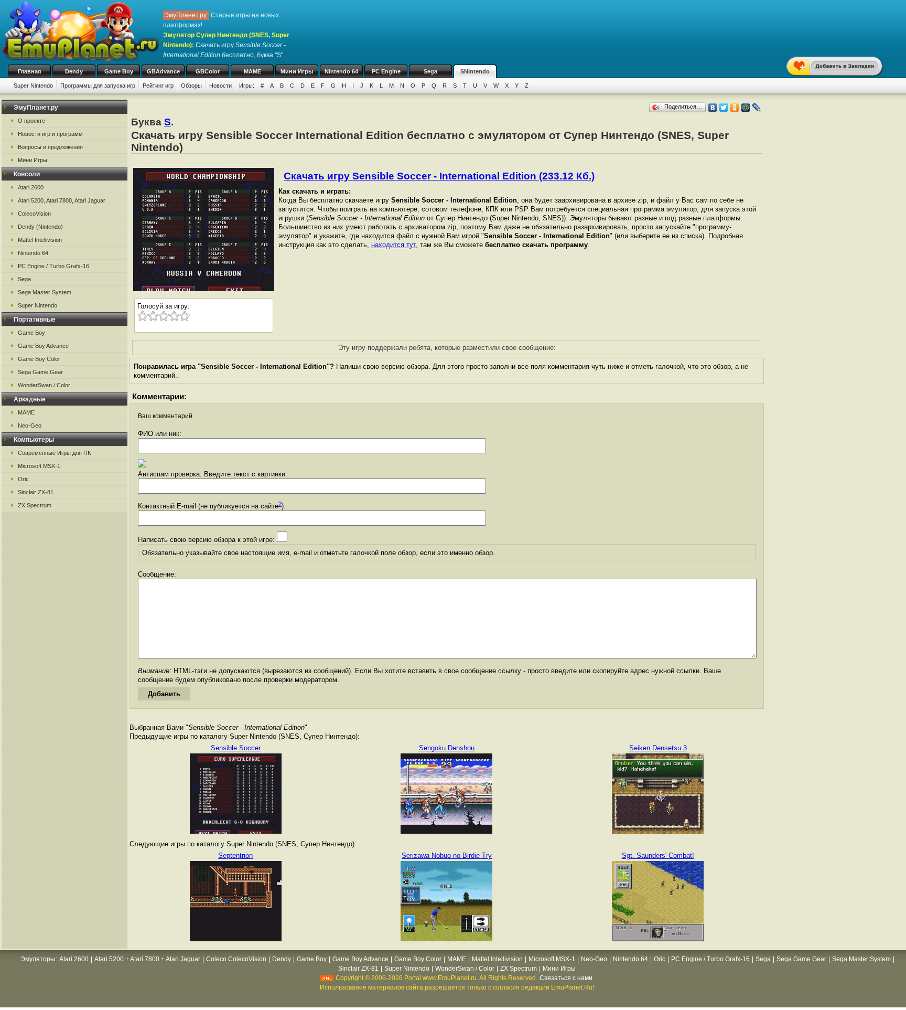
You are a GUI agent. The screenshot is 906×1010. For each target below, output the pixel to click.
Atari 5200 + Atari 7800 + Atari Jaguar (147, 959)
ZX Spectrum (34, 505)
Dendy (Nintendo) (40, 227)
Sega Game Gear (40, 372)
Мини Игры (297, 71)
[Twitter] (723, 107)
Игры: (246, 85)
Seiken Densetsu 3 (658, 748)
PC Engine (386, 71)
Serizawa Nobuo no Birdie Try (447, 855)
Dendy (74, 71)
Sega (430, 71)
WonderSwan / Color (44, 385)
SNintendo (475, 71)
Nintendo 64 (341, 71)
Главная (29, 71)
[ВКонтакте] (712, 107)
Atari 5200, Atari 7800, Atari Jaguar (61, 200)
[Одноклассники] (734, 107)
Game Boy (118, 71)
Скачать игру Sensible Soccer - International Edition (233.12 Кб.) (439, 176)
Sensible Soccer (236, 748)
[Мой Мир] (745, 107)
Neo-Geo (29, 425)
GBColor (208, 71)
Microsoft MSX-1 (39, 466)
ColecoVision (34, 213)
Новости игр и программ (50, 134)
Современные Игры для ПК (54, 453)
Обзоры (191, 85)
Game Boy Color (39, 359)
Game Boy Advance (43, 346)
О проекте (31, 121)
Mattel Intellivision (40, 240)
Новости (220, 85)
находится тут (393, 245)
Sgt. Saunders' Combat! (658, 855)
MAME (252, 71)
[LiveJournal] (756, 107)
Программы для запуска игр (97, 85)
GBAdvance (163, 71)
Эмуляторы (37, 959)
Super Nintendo (33, 85)
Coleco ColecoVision (236, 959)
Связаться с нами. (567, 978)
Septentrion (235, 855)
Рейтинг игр (158, 85)
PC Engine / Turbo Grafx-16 (53, 266)
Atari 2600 (31, 187)
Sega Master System (44, 292)
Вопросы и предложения (50, 147)
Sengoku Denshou (446, 748)
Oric (23, 479)
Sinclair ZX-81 (35, 492)
